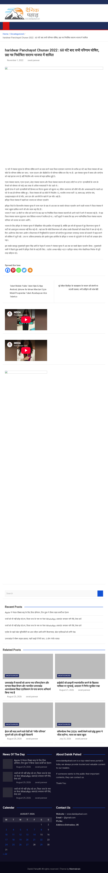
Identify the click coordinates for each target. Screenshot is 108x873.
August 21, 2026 (66, 690)
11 (13, 834)
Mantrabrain (74, 869)
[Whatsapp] (18, 270)
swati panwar (34, 60)
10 (6, 834)
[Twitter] (24, 270)
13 (27, 834)
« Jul (5, 854)
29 (41, 844)
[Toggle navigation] (12, 25)
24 (6, 844)
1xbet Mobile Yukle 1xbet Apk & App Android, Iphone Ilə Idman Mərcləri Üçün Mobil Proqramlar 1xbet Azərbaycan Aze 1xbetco (28, 291)
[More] (30, 270)
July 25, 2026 (65, 739)
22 (41, 839)
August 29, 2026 (23, 767)
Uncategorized (12, 676)
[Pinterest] (13, 270)
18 (13, 839)
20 (27, 839)
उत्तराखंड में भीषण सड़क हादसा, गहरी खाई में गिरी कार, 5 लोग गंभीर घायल (32, 638)
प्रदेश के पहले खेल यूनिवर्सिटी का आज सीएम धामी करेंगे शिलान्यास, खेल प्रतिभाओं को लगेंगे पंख (40, 632)
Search (100, 594)
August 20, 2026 (14, 739)
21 (34, 839)
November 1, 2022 (15, 60)
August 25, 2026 (14, 696)
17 (6, 839)
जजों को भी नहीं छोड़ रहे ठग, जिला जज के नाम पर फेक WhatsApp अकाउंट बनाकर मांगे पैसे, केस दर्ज (43, 619)
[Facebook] (7, 270)
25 (13, 844)
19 (20, 839)
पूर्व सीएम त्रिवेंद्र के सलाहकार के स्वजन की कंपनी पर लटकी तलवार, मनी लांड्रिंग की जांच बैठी (78, 288)
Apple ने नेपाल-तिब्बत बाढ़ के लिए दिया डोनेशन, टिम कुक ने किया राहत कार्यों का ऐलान (37, 612)
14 (34, 834)
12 (20, 834)
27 (27, 844)
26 (20, 844)
